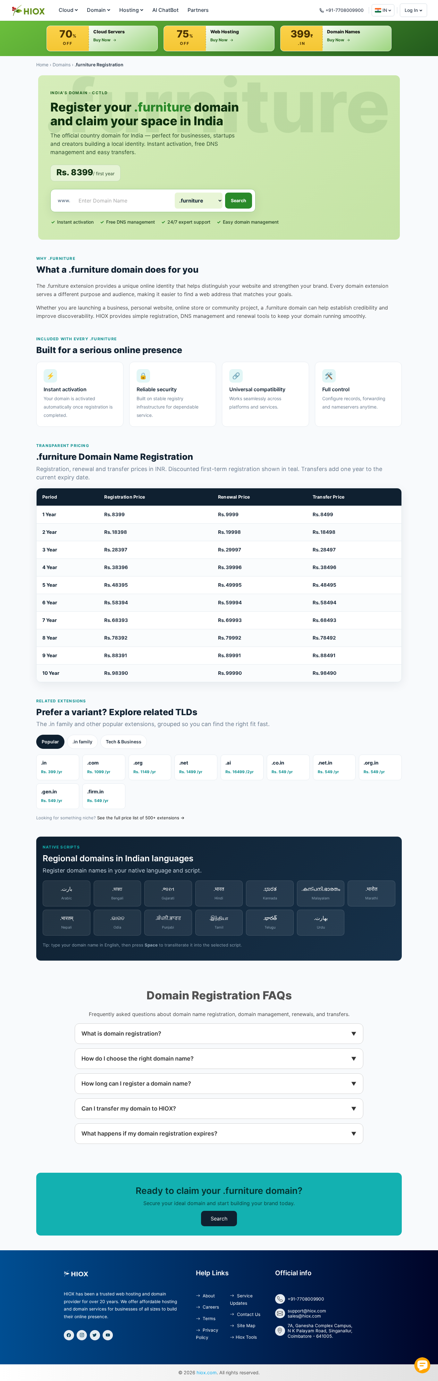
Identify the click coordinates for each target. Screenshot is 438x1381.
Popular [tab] (50, 741)
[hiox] (28, 10)
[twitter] (95, 1335)
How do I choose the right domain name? (137, 1058)
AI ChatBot (165, 10)
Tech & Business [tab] (123, 741)
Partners (198, 10)
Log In (411, 10)
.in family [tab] (82, 741)
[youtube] (108, 1335)
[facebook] (69, 1335)
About (208, 1295)
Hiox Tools (246, 1337)
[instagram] (82, 1335)
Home (42, 64)
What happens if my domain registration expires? (149, 1133)
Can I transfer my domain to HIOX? (128, 1108)
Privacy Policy (207, 1333)
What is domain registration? (121, 1033)
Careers (210, 1307)
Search (238, 200)
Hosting (129, 10)
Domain (96, 10)
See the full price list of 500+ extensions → (140, 817)
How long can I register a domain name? (136, 1083)
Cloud (66, 10)
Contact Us (248, 1314)
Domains (62, 64)
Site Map (245, 1325)
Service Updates (241, 1299)
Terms (208, 1318)
